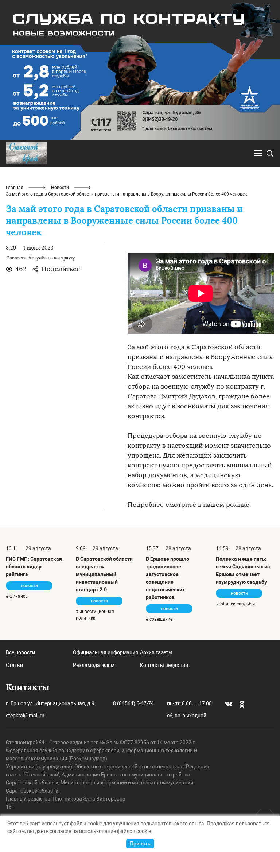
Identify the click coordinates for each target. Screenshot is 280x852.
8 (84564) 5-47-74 (133, 703)
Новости (60, 187)
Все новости (20, 652)
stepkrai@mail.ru (25, 715)
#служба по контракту (51, 258)
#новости (16, 258)
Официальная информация (105, 652)
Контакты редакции (164, 665)
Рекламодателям (93, 665)
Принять (140, 844)
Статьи (14, 665)
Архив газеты (156, 652)
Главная (14, 187)
